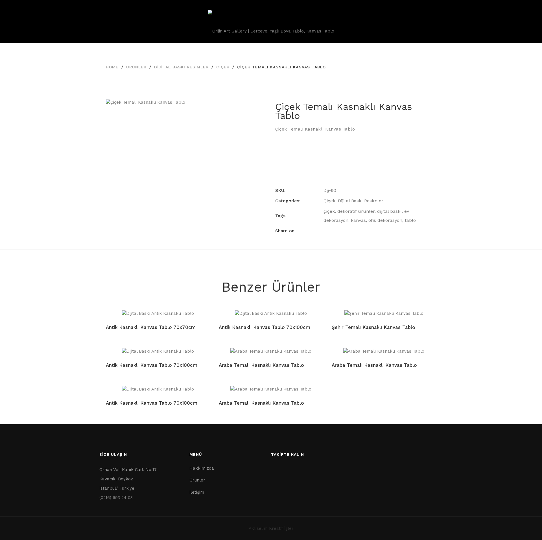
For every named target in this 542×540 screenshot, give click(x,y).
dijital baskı (389, 211)
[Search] (515, 21)
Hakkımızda (201, 468)
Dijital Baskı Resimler (181, 67)
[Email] (356, 230)
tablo (410, 220)
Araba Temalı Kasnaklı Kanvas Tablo (261, 365)
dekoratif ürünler (356, 211)
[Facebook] (325, 230)
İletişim (196, 492)
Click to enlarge (258, 109)
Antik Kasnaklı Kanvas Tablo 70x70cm (151, 327)
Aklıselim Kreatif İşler (271, 528)
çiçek (329, 211)
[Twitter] (335, 230)
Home (112, 67)
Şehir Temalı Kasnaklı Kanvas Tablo (373, 327)
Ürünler (136, 67)
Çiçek (223, 67)
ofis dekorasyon (385, 220)
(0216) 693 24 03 (116, 497)
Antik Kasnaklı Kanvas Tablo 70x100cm (264, 327)
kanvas (358, 220)
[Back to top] (526, 524)
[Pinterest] (346, 230)
